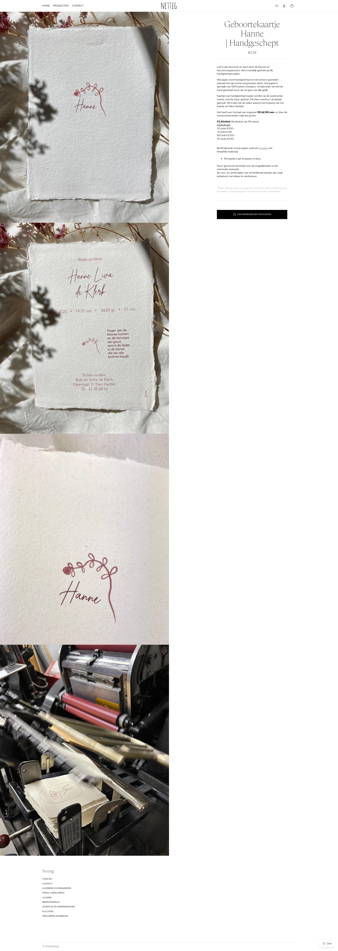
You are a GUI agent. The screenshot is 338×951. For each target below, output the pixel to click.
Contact (47, 883)
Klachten (47, 911)
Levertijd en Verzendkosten (58, 906)
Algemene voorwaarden (56, 888)
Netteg (55, 946)
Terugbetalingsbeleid (55, 916)
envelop (263, 148)
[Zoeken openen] (277, 6)
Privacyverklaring (53, 892)
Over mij (47, 879)
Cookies (47, 897)
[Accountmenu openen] (284, 6)
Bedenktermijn (51, 902)
